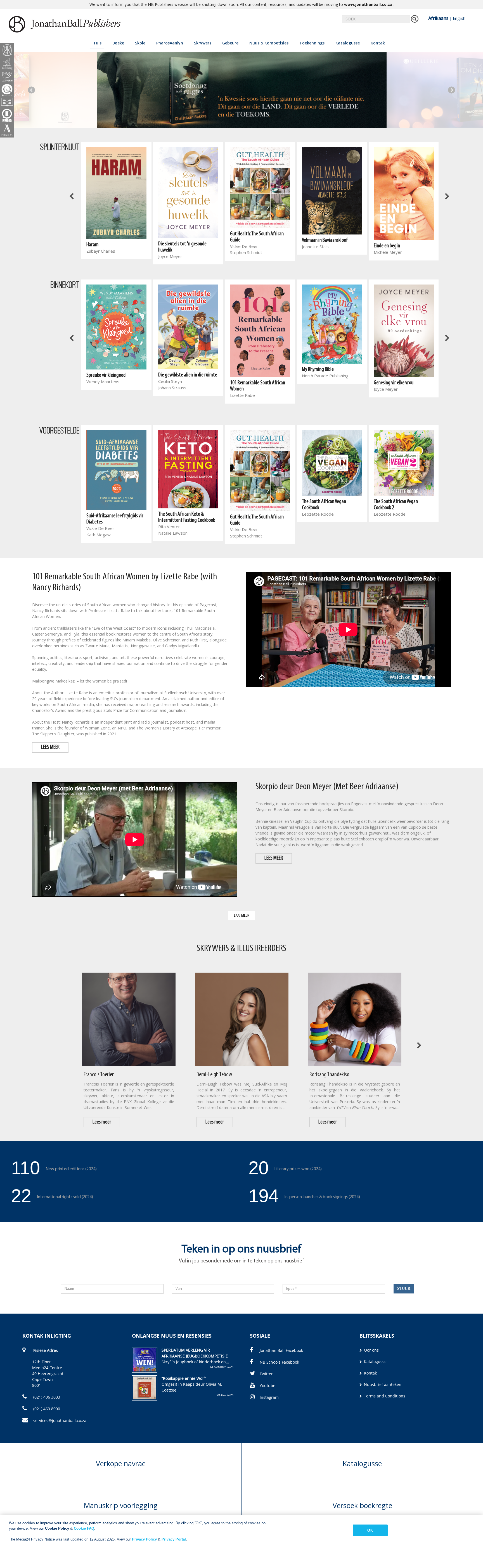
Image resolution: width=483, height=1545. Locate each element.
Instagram (269, 1397)
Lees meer (102, 1122)
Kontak (378, 43)
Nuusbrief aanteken (382, 1384)
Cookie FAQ (84, 1528)
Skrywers (202, 43)
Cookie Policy (57, 1528)
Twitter (266, 1373)
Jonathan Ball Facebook (281, 1350)
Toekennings (312, 43)
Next (451, 89)
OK (370, 1530)
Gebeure (230, 43)
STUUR (403, 1288)
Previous (31, 89)
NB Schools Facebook (279, 1362)
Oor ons (371, 1350)
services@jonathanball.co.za (59, 1420)
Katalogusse (347, 43)
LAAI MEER (241, 915)
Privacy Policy (144, 1539)
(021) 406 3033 (46, 1397)
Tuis (97, 43)
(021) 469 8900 (46, 1408)
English (459, 18)
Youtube (267, 1385)
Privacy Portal (174, 1539)
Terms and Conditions (384, 1396)
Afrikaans (438, 18)
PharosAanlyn (169, 43)
